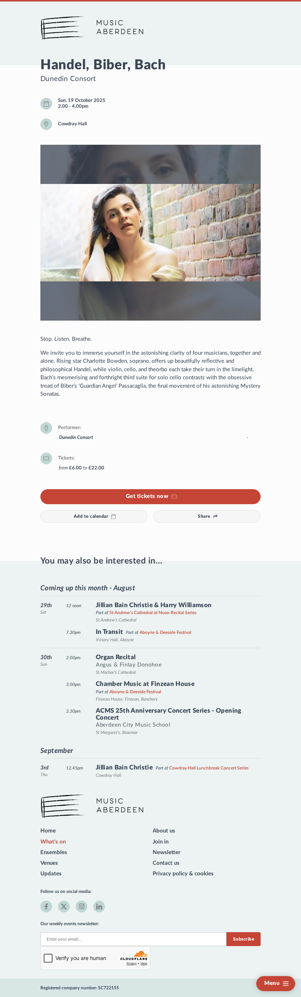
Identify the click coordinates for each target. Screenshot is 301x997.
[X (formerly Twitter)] (64, 906)
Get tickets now (147, 496)
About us (164, 831)
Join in (160, 842)
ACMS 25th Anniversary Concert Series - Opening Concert (169, 714)
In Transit (109, 632)
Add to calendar (91, 516)
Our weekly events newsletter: (69, 924)
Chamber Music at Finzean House (145, 684)
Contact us (166, 863)
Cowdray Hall (72, 123)
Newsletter (167, 852)
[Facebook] (46, 906)
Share (204, 516)
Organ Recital (115, 657)
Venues (49, 863)
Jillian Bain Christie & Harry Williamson (154, 605)
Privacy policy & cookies (183, 873)
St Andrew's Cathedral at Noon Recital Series (152, 612)
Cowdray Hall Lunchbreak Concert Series (209, 768)
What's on (53, 842)
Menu (272, 983)
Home (48, 831)
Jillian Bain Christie (124, 767)
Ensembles (53, 852)
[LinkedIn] (99, 906)
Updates (51, 873)
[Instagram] (81, 906)
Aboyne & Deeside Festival (165, 632)
